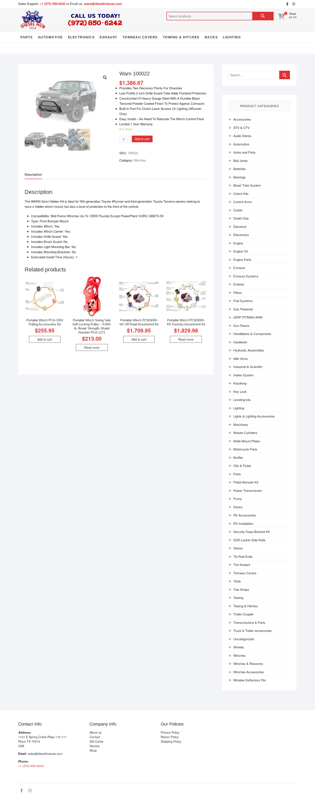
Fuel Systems (243, 300)
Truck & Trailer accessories (252, 630)
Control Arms (242, 201)
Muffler (238, 457)
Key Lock (240, 391)
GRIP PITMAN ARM (247, 317)
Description (33, 174)
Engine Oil (240, 251)
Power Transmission (247, 490)
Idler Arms (240, 358)
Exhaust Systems (245, 276)
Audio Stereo (242, 135)
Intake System (243, 375)
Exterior (238, 284)
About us (96, 732)
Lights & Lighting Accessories (254, 416)
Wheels (238, 647)
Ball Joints (240, 160)
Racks (211, 37)
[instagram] (293, 4)
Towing (238, 597)
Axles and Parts (244, 152)
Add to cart (142, 139)
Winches (140, 160)
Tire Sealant (241, 564)
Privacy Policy (170, 732)
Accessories (242, 119)
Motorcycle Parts (245, 449)
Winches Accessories (248, 672)
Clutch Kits (241, 193)
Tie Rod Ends (242, 556)
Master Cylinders (245, 432)
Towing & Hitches (181, 37)
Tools (237, 581)
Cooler (238, 210)
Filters (237, 292)
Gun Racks (241, 325)
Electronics (81, 37)
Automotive (50, 37)
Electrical (239, 226)
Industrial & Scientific (248, 366)
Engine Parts (242, 259)
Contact (95, 737)
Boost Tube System (247, 185)
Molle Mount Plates (246, 441)
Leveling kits (242, 399)
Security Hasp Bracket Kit (251, 531)
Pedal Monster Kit (245, 482)
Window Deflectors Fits (249, 680)
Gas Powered (243, 309)
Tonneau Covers (140, 37)
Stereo (238, 548)
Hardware (240, 342)
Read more (91, 347)
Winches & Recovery (248, 663)
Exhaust (108, 37)
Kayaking (239, 383)
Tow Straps (241, 589)
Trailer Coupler (243, 614)
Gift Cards (96, 741)
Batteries (239, 168)
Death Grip (241, 218)
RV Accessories (244, 515)
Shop (93, 750)
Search (263, 16)
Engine (238, 243)
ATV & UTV (241, 127)
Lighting (232, 37)
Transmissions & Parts (249, 622)
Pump (237, 498)
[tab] (33, 174)
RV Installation (243, 523)
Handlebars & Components (252, 333)
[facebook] (287, 4)
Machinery (240, 424)
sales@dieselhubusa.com (103, 3)
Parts (26, 37)
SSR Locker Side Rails (249, 540)
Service (95, 746)
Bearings (239, 177)
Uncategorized (243, 639)
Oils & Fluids (242, 465)
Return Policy (170, 737)
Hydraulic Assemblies (248, 350)
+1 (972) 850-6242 (53, 3)
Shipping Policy (171, 741)
